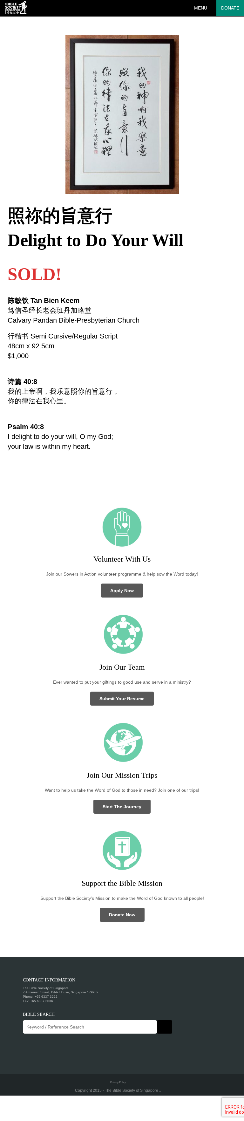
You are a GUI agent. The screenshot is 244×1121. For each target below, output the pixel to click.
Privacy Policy (118, 1082)
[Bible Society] (16, 8)
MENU (200, 7)
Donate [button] (230, 7)
